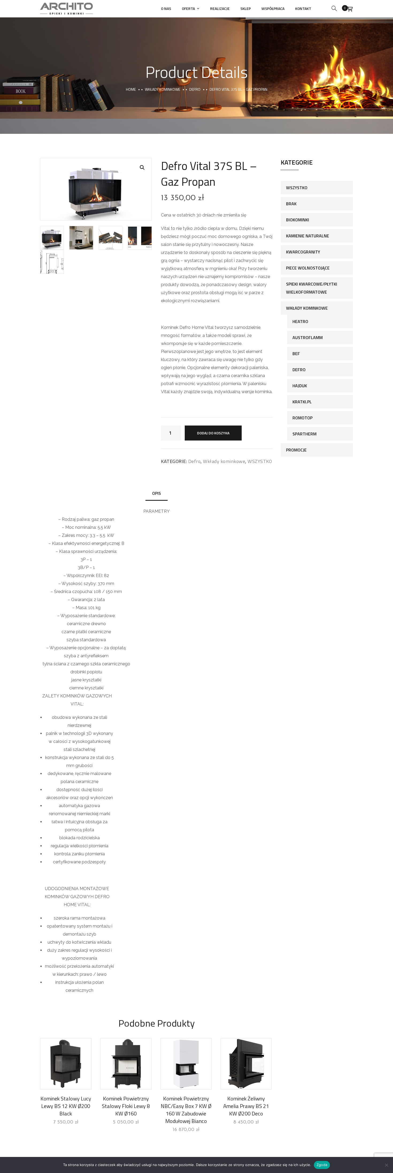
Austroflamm (307, 337)
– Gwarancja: (81, 599)
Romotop (302, 418)
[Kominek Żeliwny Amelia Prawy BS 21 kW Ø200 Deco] (246, 1064)
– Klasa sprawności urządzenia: (86, 551)
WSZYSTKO (260, 461)
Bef (296, 353)
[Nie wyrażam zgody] (386, 1165)
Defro (195, 89)
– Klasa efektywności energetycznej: (84, 543)
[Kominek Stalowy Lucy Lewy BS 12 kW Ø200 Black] (65, 1064)
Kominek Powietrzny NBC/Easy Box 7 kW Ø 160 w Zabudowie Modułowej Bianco (186, 1109)
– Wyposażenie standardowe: (86, 615)
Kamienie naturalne (307, 236)
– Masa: (80, 607)
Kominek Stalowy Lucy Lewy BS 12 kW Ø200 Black (65, 1106)
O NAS (166, 8)
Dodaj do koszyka (213, 433)
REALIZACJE (220, 8)
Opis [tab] (156, 493)
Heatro (300, 321)
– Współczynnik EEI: (83, 575)
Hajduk (299, 385)
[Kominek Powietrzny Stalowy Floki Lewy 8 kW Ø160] (126, 1064)
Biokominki (297, 220)
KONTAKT (303, 8)
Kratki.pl (302, 401)
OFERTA (188, 8)
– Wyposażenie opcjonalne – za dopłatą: (86, 647)
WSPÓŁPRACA (272, 8)
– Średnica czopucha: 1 (73, 591)
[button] (142, 167)
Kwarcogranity (303, 252)
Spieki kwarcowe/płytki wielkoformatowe (311, 288)
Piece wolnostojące (308, 268)
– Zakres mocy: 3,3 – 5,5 (82, 535)
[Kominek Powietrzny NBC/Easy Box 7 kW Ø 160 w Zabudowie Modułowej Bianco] (186, 1064)
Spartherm (304, 434)
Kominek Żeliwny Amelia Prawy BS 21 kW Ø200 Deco (246, 1106)
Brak (291, 203)
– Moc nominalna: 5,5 (82, 527)
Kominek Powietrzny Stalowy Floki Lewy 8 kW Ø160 (126, 1106)
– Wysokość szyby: (78, 583)
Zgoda (322, 1165)
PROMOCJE (296, 450)
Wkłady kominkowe (162, 89)
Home (131, 89)
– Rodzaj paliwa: (74, 519)
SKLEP (245, 8)
